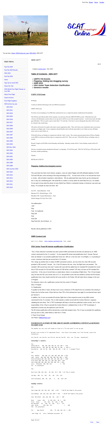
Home (13, 53)
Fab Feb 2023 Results (11, 70)
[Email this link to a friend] (100, 64)
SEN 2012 (9, 181)
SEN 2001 (9, 156)
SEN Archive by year (22, 53)
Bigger (91, 2)
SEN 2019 (9, 113)
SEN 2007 (9, 132)
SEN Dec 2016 (11, 147)
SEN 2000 (9, 159)
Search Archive (9, 97)
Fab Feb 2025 (8, 76)
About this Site (8, 86)
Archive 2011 (42, 69)
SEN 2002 (9, 153)
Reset (96, 2)
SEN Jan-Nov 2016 (12, 169)
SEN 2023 (7, 73)
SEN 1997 (9, 135)
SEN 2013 (9, 178)
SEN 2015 (9, 172)
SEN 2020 (9, 116)
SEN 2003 (9, 144)
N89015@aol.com (44, 317)
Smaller (101, 2)
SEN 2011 (33, 53)
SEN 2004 (9, 150)
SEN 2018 (9, 119)
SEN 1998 (9, 165)
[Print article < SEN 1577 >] (98, 64)
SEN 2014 (9, 175)
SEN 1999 (9, 162)
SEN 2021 (9, 110)
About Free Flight (9, 94)
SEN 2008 (9, 128)
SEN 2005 (9, 141)
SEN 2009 (9, 125)
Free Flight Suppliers (10, 101)
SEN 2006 (9, 138)
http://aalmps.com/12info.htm (53, 241)
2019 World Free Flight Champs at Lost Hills (14, 90)
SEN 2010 (9, 187)
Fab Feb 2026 (8, 67)
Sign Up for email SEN (11, 83)
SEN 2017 (9, 122)
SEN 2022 (9, 107)
